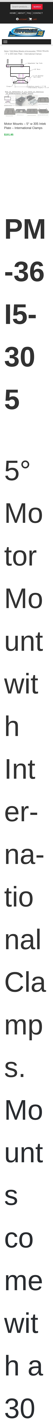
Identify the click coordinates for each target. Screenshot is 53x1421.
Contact (38, 13)
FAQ (29, 13)
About (21, 13)
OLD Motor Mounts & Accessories (23, 51)
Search (37, 7)
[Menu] (5, 42)
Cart (34, 19)
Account (23, 19)
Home (13, 13)
